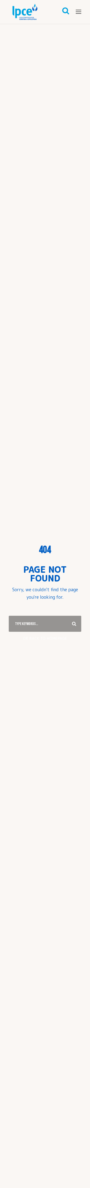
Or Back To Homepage (45, 638)
